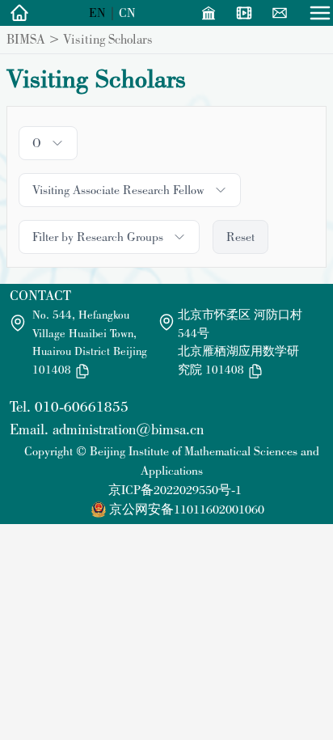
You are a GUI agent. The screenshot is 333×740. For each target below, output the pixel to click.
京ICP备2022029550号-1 (175, 489)
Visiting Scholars (108, 39)
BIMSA (25, 39)
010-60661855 (82, 406)
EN (97, 12)
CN (127, 12)
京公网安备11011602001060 (186, 509)
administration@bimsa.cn (128, 429)
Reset (240, 236)
